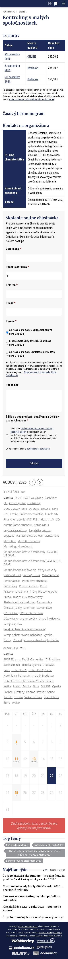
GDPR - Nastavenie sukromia (49, 935)
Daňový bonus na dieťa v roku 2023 (23, 860)
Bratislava (32, 68)
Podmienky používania (17, 935)
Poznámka (12, 385)
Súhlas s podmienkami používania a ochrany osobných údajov (32, 418)
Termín (11, 321)
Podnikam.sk (9, 11)
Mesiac (62, 870)
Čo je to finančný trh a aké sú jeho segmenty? (33, 917)
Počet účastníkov (17, 267)
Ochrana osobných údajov (50, 932)
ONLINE (31, 56)
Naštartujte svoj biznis (17, 844)
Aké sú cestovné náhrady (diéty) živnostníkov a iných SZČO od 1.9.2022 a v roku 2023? (35, 853)
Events (22, 11)
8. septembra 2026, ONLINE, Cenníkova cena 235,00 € (30, 342)
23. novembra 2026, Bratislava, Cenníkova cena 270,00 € (32, 353)
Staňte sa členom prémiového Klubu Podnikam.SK (31, 99)
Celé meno (13, 249)
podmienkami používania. (38, 448)
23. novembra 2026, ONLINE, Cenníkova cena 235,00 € (30, 331)
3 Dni (45, 870)
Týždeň (53, 870)
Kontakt (32, 935)
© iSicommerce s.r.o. (28, 926)
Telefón (12, 285)
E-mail (10, 303)
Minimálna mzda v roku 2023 (48, 844)
